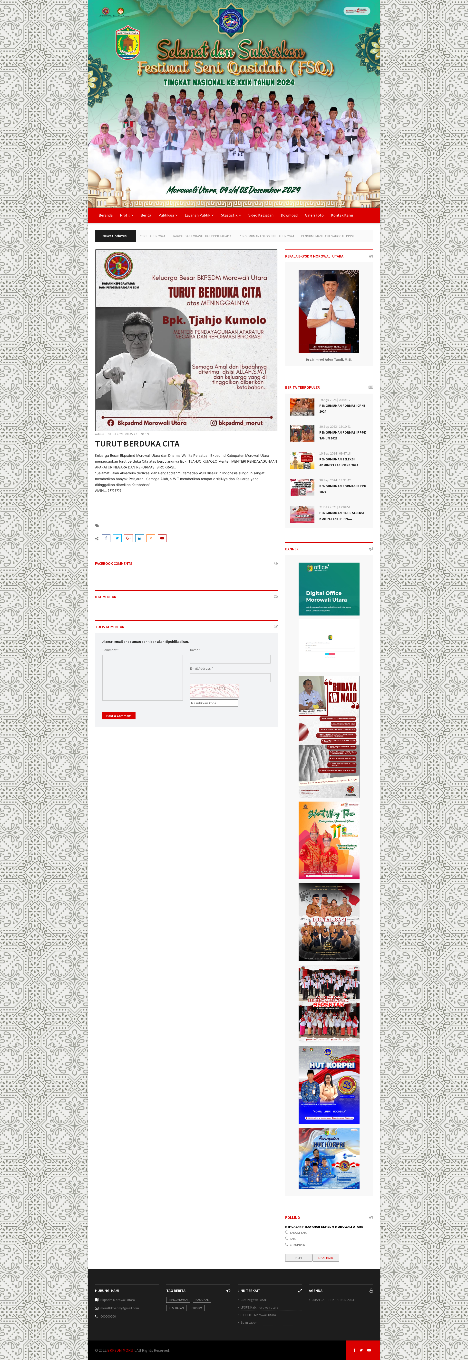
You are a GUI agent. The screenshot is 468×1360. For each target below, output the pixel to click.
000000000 (108, 1316)
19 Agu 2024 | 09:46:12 (335, 399)
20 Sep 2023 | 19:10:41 (335, 426)
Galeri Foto (314, 215)
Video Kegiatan (260, 215)
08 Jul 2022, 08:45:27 (122, 434)
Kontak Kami (342, 215)
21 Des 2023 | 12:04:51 (335, 507)
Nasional (202, 1299)
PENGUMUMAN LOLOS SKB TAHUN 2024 (181, 236)
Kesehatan (176, 1308)
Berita (146, 215)
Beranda (106, 215)
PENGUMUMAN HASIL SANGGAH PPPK (242, 236)
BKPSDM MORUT (121, 1350)
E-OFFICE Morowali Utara (258, 1315)
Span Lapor (249, 1322)
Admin (99, 434)
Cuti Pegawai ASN (253, 1300)
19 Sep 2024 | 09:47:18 (335, 453)
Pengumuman (178, 1299)
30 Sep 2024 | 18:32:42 (335, 480)
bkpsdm (197, 1308)
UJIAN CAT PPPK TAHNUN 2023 (333, 1300)
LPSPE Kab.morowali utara (259, 1307)
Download (289, 215)
